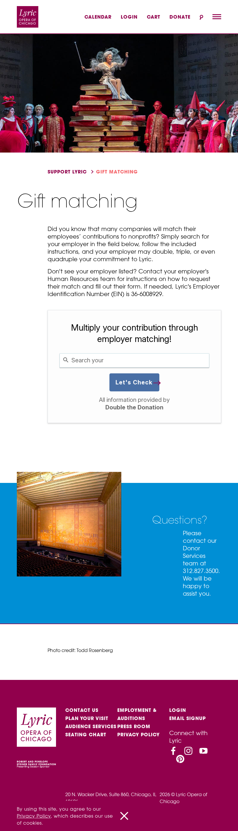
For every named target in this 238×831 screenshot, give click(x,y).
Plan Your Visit (86, 718)
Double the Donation (134, 407)
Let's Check (134, 382)
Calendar (97, 17)
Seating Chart (85, 734)
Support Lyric (67, 172)
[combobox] (134, 360)
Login (129, 17)
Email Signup (187, 718)
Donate (180, 17)
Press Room (133, 726)
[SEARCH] (201, 17)
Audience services (90, 726)
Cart (153, 17)
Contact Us (81, 710)
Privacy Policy (138, 734)
